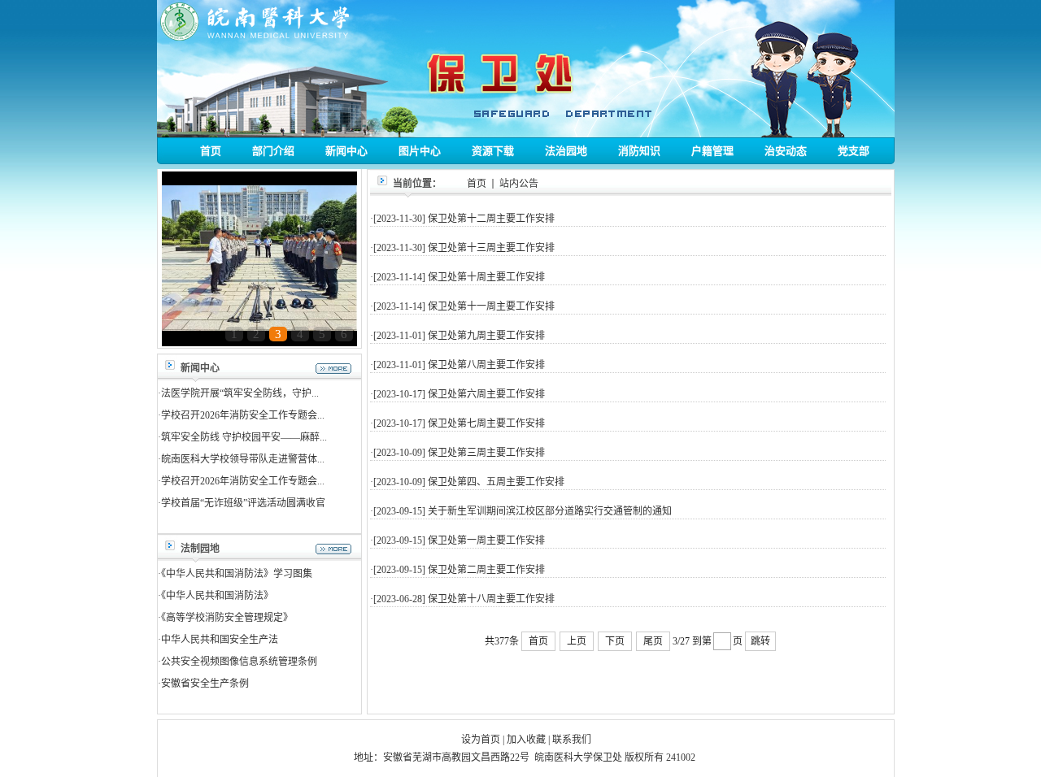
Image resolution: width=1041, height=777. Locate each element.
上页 (576, 641)
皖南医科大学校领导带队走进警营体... (242, 459)
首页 (476, 183)
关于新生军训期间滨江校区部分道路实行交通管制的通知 (550, 511)
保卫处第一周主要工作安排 (486, 540)
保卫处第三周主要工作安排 (486, 452)
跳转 (760, 641)
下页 (615, 641)
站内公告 (518, 183)
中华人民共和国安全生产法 (219, 639)
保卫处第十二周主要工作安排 (491, 218)
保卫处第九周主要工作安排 (486, 335)
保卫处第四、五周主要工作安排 (496, 482)
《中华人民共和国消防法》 (217, 595)
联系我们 (571, 739)
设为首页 (480, 739)
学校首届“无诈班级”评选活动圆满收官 (243, 503)
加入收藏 (526, 739)
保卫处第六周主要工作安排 (486, 394)
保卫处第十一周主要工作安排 (491, 306)
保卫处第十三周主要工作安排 (491, 248)
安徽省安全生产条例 (205, 683)
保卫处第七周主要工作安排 (486, 423)
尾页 (653, 641)
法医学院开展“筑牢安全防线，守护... (240, 393)
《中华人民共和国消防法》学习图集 (236, 573)
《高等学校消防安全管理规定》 (227, 617)
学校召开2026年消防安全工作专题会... (242, 415)
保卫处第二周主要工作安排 (486, 569)
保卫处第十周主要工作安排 (486, 277)
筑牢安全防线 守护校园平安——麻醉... (244, 437)
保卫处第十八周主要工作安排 (491, 599)
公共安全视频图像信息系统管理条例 (239, 661)
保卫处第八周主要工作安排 (486, 365)
